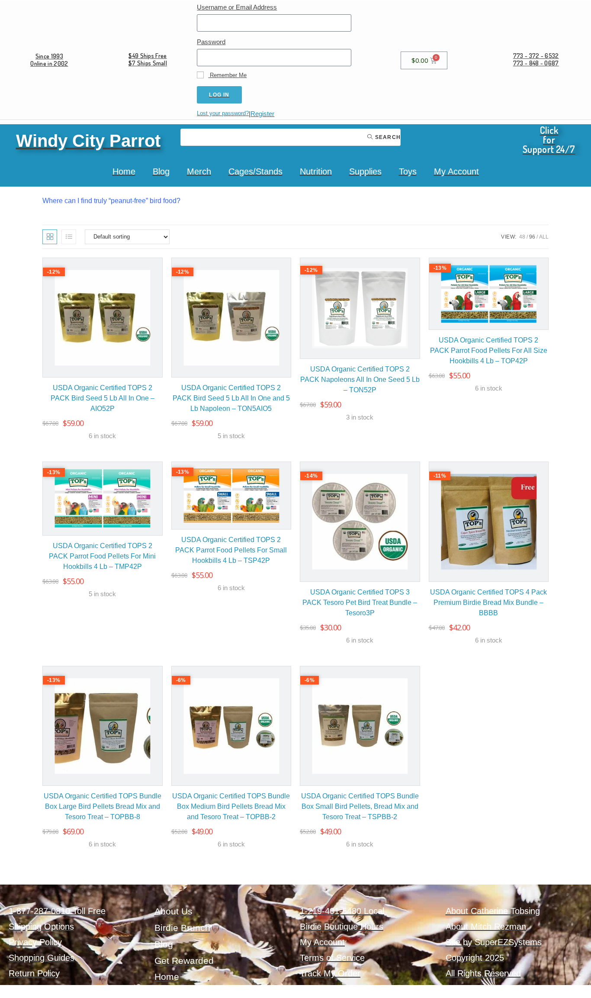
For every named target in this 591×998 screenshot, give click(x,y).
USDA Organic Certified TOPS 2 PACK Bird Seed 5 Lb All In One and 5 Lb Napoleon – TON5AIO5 (231, 398)
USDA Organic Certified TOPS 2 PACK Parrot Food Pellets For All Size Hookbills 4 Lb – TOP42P (488, 350)
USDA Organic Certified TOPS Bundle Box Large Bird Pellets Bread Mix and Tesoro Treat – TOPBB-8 (102, 806)
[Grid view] (49, 236)
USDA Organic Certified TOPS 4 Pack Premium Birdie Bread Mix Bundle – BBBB (488, 602)
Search (387, 137)
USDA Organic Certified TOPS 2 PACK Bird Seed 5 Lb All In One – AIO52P (102, 398)
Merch (199, 171)
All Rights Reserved (483, 973)
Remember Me (227, 75)
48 (522, 237)
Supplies (365, 171)
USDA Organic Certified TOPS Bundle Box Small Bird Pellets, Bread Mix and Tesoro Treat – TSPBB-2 (360, 806)
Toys (408, 171)
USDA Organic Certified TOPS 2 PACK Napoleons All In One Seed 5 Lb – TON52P (360, 379)
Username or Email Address (237, 7)
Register (262, 113)
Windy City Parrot (88, 140)
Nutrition (316, 171)
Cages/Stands (255, 171)
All (544, 237)
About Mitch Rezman (486, 926)
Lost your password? (223, 113)
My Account (456, 171)
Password (211, 41)
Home (123, 171)
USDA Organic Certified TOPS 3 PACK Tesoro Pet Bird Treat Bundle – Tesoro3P (359, 602)
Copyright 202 (472, 957)
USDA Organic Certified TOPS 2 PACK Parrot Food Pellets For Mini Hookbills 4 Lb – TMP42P (102, 556)
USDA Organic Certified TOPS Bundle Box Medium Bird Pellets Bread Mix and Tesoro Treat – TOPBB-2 (231, 806)
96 (532, 237)
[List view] (68, 236)
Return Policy (34, 973)
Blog (161, 171)
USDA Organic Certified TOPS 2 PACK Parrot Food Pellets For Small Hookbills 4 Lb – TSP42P (231, 550)
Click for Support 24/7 (549, 139)
